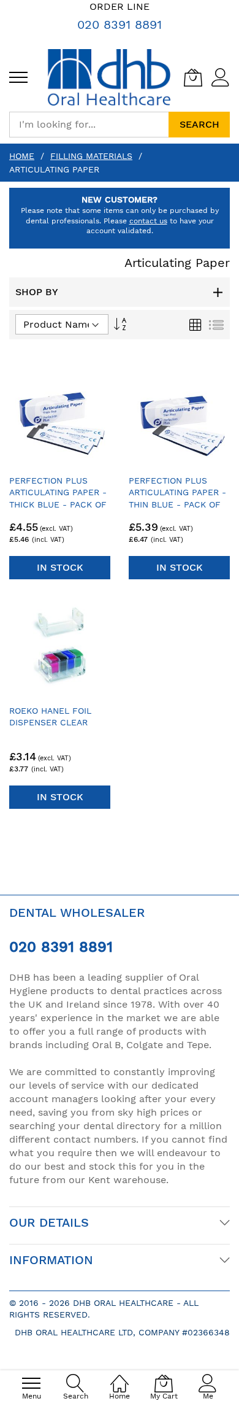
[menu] (18, 77)
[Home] (119, 1377)
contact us (148, 221)
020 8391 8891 (119, 24)
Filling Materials (91, 156)
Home (21, 156)
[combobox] (89, 124)
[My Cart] (193, 77)
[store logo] (109, 77)
